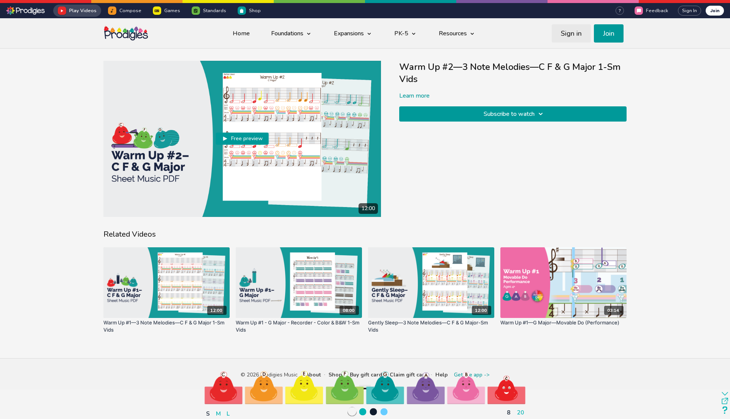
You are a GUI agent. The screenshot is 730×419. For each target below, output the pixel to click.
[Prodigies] (26, 10)
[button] (223, 387)
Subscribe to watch (509, 114)
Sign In (689, 11)
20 (520, 412)
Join (714, 10)
